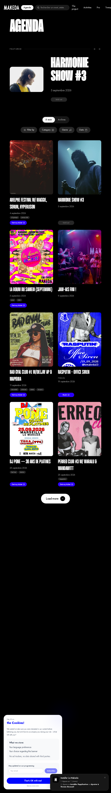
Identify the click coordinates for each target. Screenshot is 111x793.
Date (81, 129)
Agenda (27, 7)
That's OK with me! (33, 780)
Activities (87, 7)
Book (65, 395)
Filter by (30, 129)
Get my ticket (17, 222)
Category (46, 129)
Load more (52, 499)
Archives (62, 119)
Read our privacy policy (33, 785)
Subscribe (51, 770)
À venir (48, 119)
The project (75, 7)
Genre (65, 129)
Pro (98, 7)
